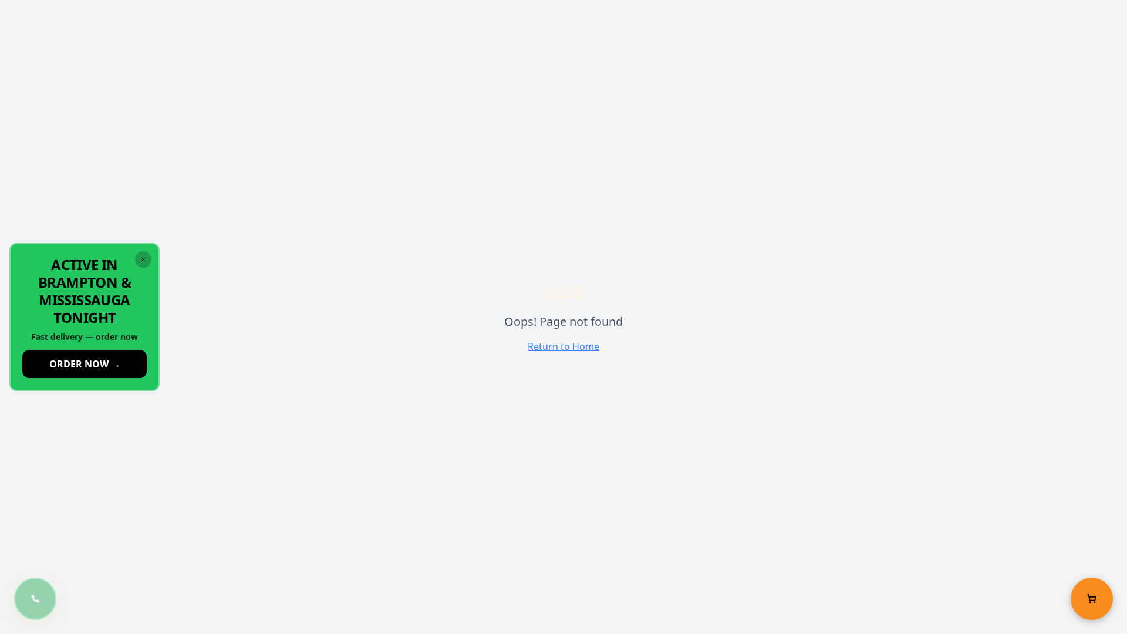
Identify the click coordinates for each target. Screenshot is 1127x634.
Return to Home (563, 346)
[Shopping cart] (1092, 599)
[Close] (143, 259)
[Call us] (35, 599)
